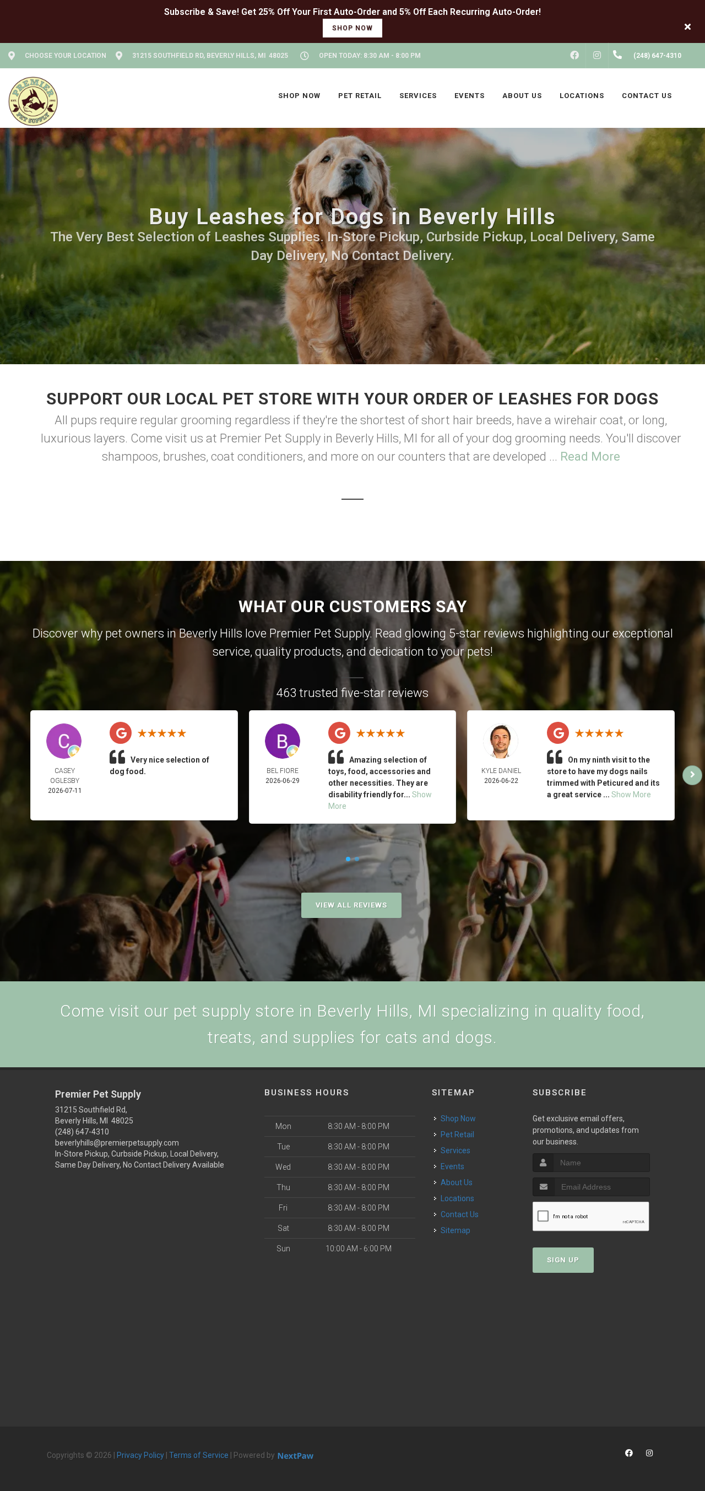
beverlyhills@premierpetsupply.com (117, 1142)
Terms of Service (199, 1455)
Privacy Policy (140, 1455)
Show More (631, 794)
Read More (590, 456)
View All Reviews (351, 905)
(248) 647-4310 (82, 1131)
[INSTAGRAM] (597, 55)
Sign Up (563, 1260)
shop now (352, 28)
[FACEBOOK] (574, 55)
